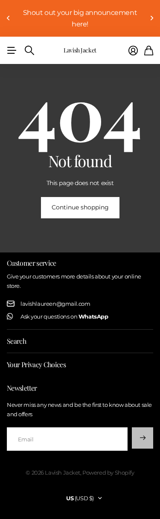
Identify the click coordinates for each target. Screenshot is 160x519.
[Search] (29, 50)
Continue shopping (80, 207)
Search (16, 340)
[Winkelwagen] (148, 50)
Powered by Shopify (108, 472)
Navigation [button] (11, 50)
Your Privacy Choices (36, 364)
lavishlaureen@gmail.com (55, 303)
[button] (8, 18)
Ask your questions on (64, 316)
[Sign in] (133, 50)
